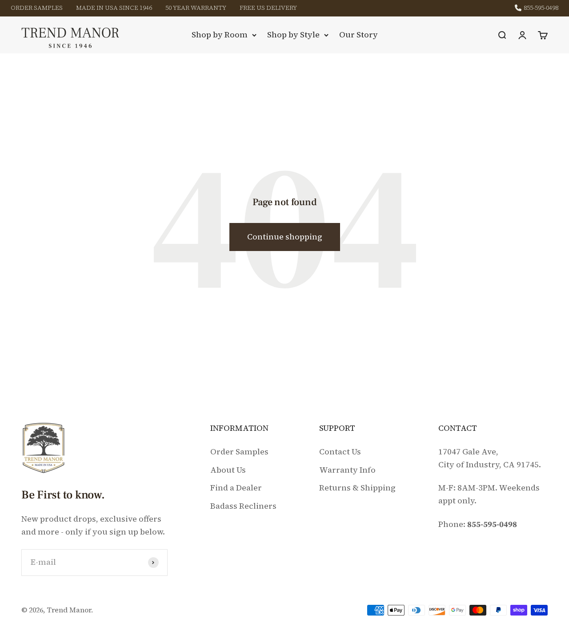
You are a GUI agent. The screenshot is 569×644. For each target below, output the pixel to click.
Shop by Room (220, 34)
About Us (228, 469)
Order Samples (37, 7)
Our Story (358, 34)
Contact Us (340, 451)
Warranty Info (347, 469)
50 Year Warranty (195, 7)
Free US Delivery (268, 7)
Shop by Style (293, 34)
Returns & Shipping (357, 487)
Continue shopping (284, 236)
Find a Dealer (236, 487)
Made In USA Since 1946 (114, 7)
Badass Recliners (243, 505)
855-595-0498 (541, 8)
